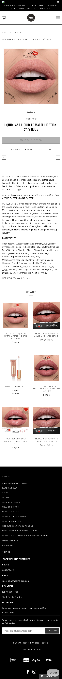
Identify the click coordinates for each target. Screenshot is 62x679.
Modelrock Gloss (11, 521)
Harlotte (7, 493)
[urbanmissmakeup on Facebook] (28, 673)
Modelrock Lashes (12, 512)
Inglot (5, 498)
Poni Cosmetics (10, 540)
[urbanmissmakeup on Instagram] (34, 673)
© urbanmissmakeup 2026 (26, 643)
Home (5, 32)
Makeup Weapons (11, 502)
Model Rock (31, 119)
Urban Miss (8, 545)
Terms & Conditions (31, 649)
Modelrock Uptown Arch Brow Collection (25, 536)
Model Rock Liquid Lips (14, 516)
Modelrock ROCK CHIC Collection (19, 531)
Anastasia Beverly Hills (15, 483)
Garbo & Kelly (9, 488)
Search (45, 643)
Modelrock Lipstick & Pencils (17, 526)
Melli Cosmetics (10, 507)
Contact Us (50, 676)
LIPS (16, 32)
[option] (31, 76)
